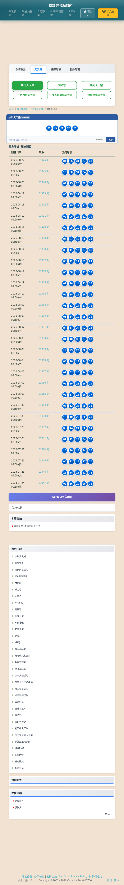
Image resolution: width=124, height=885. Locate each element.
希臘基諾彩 (20, 662)
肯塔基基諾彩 (21, 695)
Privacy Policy (79, 876)
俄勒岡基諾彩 (21, 569)
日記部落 (41, 13)
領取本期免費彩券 (62, 537)
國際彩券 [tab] (56, 69)
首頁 (11, 109)
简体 (116, 880)
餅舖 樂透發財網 (60, 5)
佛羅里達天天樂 (96, 95)
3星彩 (17, 636)
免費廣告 (19, 801)
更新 (111, 140)
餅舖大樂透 (27, 13)
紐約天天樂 (96, 85)
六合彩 (17, 583)
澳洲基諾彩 (20, 669)
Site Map (64, 876)
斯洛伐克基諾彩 (22, 655)
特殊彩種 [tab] (75, 69)
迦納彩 (62, 85)
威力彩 (17, 589)
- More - (108, 814)
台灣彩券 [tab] (20, 69)
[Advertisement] (62, 38)
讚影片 (18, 807)
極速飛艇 (19, 761)
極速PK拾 (19, 748)
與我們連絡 (95, 876)
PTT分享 (72, 13)
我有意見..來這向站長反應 (27, 526)
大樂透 (17, 596)
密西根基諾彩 (21, 688)
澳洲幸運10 (20, 708)
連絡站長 (17, 507)
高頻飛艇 (19, 768)
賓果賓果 (19, 563)
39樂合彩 (19, 622)
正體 (109, 880)
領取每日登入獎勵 (62, 496)
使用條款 (39, 876)
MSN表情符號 (56, 13)
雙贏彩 (17, 609)
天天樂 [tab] (38, 69)
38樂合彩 (19, 616)
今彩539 (18, 602)
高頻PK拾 (19, 755)
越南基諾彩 (20, 649)
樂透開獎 (22, 109)
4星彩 (17, 642)
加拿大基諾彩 (21, 675)
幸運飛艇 (19, 702)
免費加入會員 (107, 13)
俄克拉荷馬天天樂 (62, 95)
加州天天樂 (27, 85)
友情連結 (51, 876)
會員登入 (88, 13)
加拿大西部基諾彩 (23, 682)
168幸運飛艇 (21, 576)
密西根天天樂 (27, 95)
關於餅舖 (27, 876)
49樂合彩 (19, 629)
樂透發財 (12, 13)
